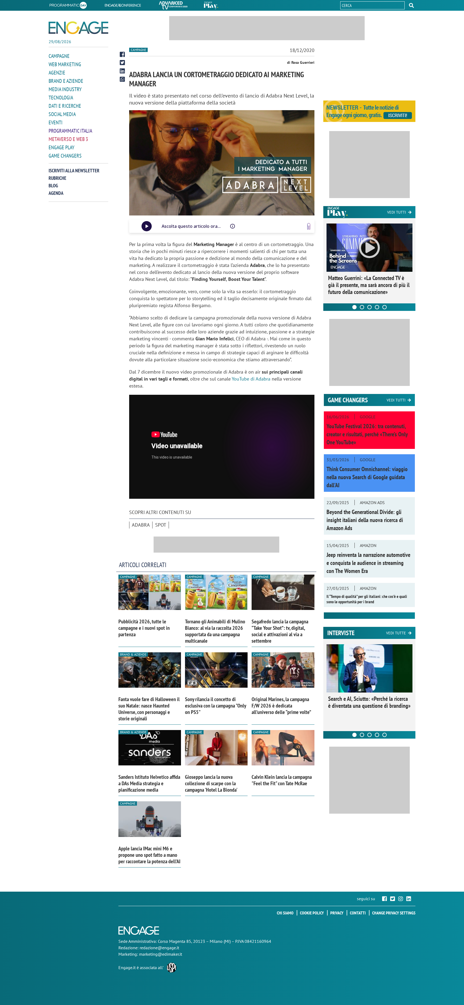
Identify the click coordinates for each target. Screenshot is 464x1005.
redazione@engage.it (159, 947)
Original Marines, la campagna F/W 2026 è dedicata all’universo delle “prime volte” (281, 705)
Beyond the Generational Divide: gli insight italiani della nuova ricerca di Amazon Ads (365, 520)
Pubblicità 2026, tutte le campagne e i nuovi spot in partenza (144, 628)
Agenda (56, 193)
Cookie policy (312, 912)
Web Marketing (65, 64)
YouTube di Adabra (251, 379)
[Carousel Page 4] (377, 307)
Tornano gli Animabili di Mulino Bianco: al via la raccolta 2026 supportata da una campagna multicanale (215, 631)
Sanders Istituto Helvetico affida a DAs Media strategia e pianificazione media (149, 783)
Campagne (59, 56)
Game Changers (65, 155)
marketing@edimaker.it (160, 954)
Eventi (56, 122)
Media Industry (65, 89)
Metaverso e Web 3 (68, 139)
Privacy (336, 912)
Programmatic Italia (70, 130)
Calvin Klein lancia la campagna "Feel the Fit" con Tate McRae (282, 780)
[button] (411, 5)
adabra (141, 525)
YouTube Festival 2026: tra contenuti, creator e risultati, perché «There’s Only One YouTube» (367, 434)
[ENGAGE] (78, 27)
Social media (62, 114)
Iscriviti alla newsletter (74, 171)
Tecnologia (61, 97)
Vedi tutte (396, 633)
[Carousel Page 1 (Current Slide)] (354, 307)
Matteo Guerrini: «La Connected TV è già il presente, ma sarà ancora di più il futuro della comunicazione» (368, 285)
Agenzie (57, 72)
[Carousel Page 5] (384, 307)
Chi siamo (285, 912)
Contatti (358, 912)
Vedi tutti (396, 212)
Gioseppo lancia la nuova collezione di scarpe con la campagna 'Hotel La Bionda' (211, 783)
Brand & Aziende (133, 654)
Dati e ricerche (65, 105)
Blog (53, 186)
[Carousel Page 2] (362, 307)
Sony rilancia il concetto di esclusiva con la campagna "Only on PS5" (215, 705)
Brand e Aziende (66, 80)
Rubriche (57, 178)
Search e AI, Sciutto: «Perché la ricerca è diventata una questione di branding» (369, 702)
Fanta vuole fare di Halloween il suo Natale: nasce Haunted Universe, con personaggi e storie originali (149, 709)
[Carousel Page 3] (369, 307)
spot (160, 525)
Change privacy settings (393, 912)
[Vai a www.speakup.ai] (308, 226)
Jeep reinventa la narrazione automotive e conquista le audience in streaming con (368, 563)
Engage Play (61, 147)
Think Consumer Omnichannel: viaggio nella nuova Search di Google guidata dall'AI (367, 477)
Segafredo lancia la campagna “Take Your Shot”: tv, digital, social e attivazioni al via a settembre (280, 631)
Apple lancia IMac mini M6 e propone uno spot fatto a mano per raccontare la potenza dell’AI (149, 855)
